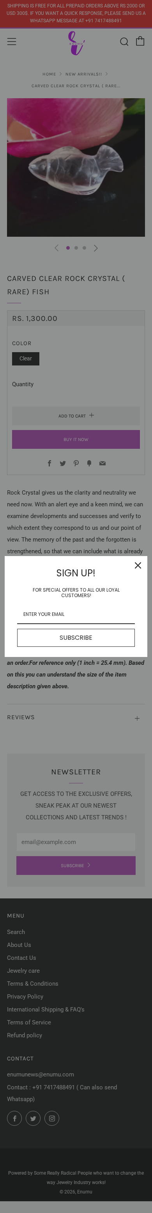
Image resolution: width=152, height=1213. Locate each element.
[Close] (138, 565)
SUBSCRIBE (76, 637)
